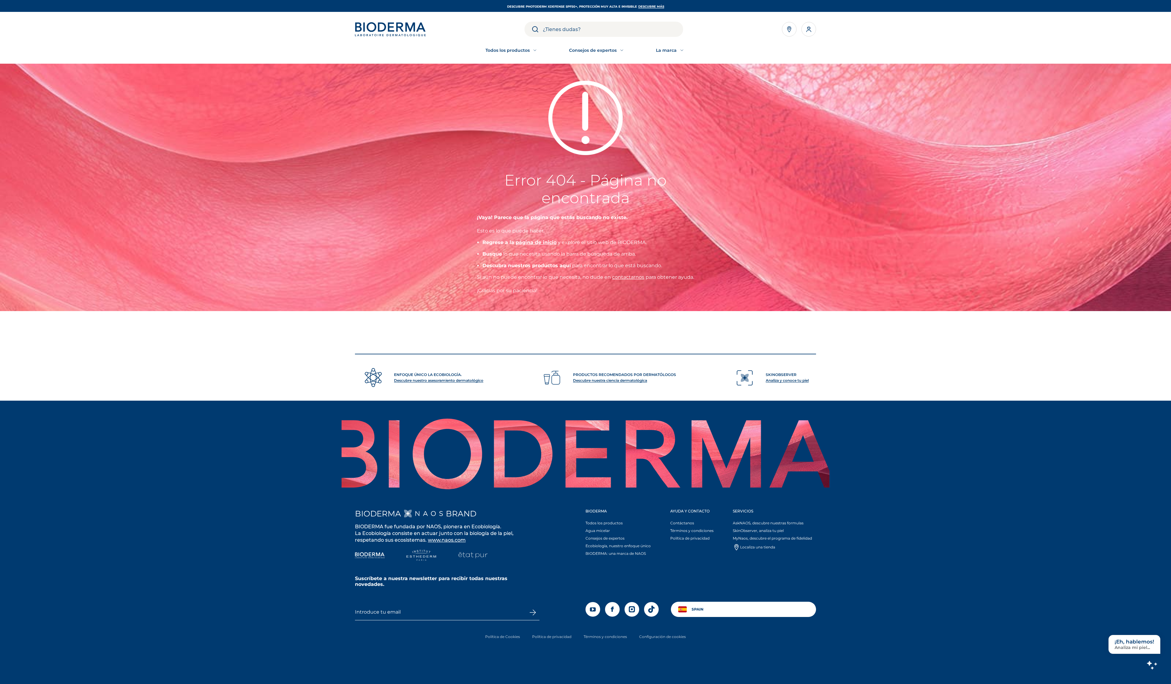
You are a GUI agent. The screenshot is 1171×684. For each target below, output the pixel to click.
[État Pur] (473, 555)
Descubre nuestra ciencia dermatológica (610, 380)
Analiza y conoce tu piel (787, 380)
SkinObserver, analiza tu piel (758, 530)
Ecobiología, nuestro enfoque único (618, 546)
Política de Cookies (502, 636)
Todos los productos (604, 523)
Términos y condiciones (692, 530)
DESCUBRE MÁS (651, 7)
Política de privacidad (690, 538)
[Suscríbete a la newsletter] (532, 612)
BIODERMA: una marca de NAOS (616, 553)
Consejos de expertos (605, 538)
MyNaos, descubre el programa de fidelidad (772, 538)
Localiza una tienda (757, 547)
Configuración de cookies (662, 636)
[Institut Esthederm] (421, 555)
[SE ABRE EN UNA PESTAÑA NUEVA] (423, 513)
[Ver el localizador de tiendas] (789, 29)
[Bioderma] (370, 555)
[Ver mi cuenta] (808, 29)
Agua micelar (598, 530)
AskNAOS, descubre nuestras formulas (768, 523)
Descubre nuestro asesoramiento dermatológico (438, 380)
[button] (620, 534)
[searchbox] (613, 29)
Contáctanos (682, 523)
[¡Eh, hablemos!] (1151, 664)
